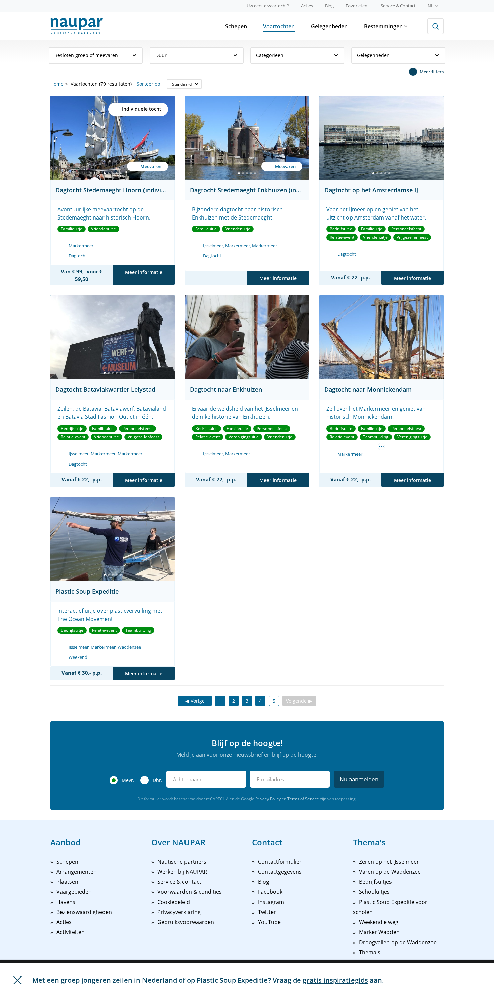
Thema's (369, 952)
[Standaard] (184, 84)
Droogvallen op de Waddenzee (398, 942)
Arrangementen (76, 871)
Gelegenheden (329, 26)
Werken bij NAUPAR (182, 871)
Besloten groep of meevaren (86, 55)
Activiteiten (70, 932)
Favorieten (356, 6)
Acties (307, 6)
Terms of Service (303, 799)
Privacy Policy (268, 799)
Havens (65, 902)
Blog (329, 6)
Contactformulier (280, 861)
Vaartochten (279, 26)
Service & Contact (398, 6)
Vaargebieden (74, 891)
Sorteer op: (149, 84)
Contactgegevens (280, 871)
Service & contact (179, 881)
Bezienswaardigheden (84, 912)
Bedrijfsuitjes (375, 881)
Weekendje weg (378, 922)
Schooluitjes (374, 891)
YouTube (269, 922)
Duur (161, 55)
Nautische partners (181, 861)
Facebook (270, 891)
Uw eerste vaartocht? (268, 6)
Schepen (236, 26)
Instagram (271, 902)
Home (57, 84)
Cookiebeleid (173, 902)
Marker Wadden (379, 932)
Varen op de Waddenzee (390, 871)
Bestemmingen (383, 26)
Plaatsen (67, 881)
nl (431, 6)
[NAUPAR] (76, 26)
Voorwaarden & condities (189, 891)
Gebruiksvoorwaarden (185, 922)
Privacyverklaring (179, 912)
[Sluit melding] (17, 980)
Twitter (267, 912)
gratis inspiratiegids (335, 980)
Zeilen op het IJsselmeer (389, 861)
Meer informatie (143, 272)
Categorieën (269, 55)
